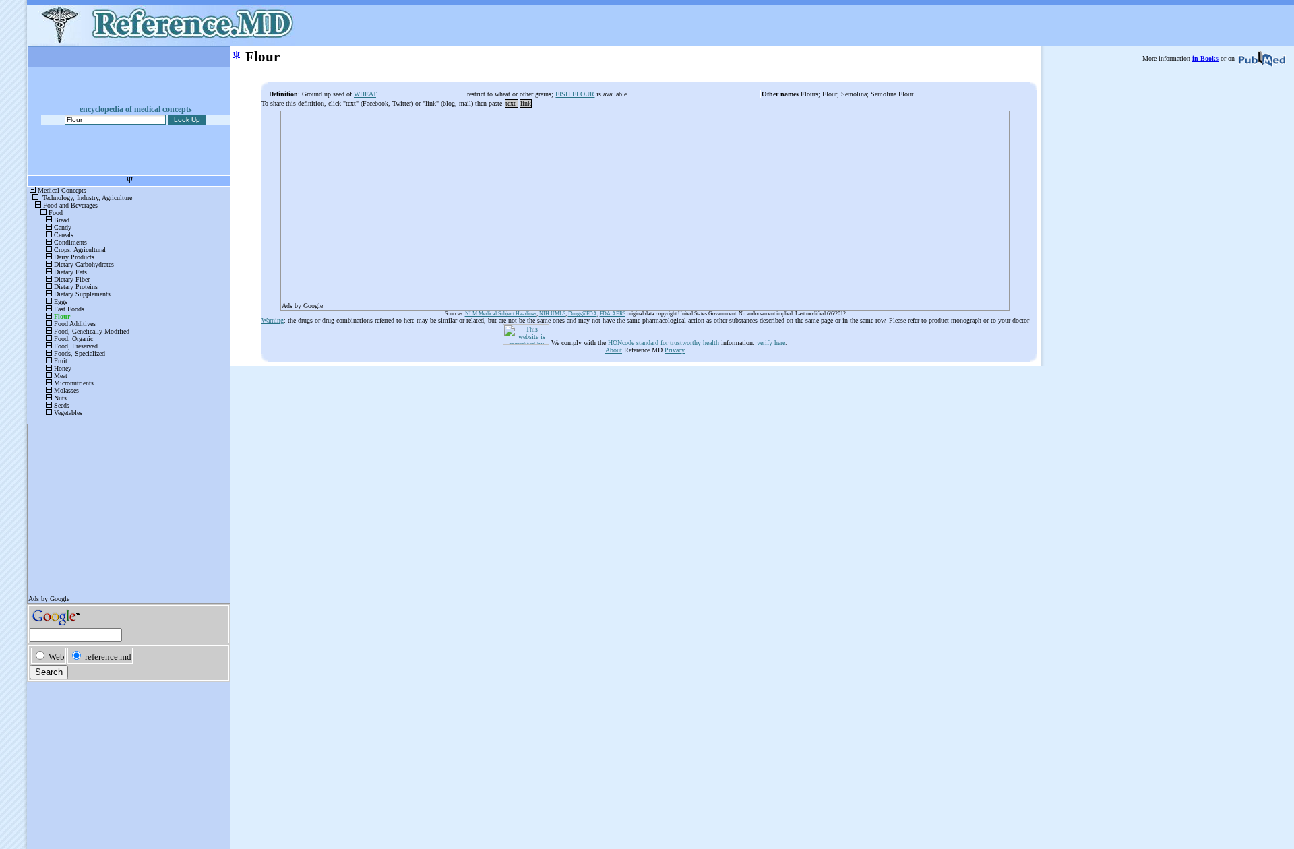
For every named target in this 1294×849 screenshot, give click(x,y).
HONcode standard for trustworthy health (663, 342)
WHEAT (365, 94)
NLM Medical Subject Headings (500, 314)
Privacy (675, 350)
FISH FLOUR (574, 94)
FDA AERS (612, 314)
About (613, 350)
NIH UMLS (552, 314)
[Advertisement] (645, 206)
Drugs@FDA (582, 314)
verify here (771, 342)
